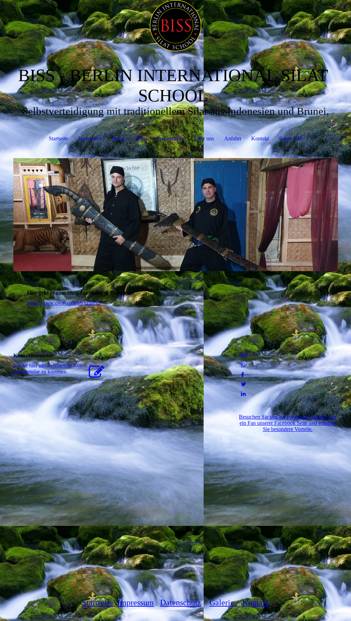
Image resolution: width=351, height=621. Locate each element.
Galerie (222, 602)
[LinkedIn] (243, 394)
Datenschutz (180, 602)
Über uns (204, 138)
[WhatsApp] (243, 365)
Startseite (58, 138)
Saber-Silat (291, 138)
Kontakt (260, 138)
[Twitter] (243, 384)
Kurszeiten (90, 138)
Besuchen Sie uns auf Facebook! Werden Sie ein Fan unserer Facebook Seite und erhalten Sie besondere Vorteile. (287, 423)
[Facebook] (242, 375)
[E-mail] (243, 355)
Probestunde (170, 138)
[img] (175, 25)
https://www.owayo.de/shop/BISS (64, 303)
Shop (141, 138)
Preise (118, 138)
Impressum (135, 602)
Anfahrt (232, 138)
